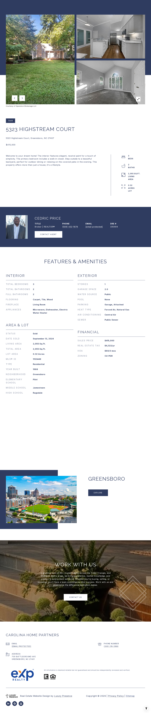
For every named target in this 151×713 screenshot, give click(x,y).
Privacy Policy (116, 696)
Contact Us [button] (75, 597)
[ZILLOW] (21, 703)
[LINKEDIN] (8, 703)
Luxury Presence (63, 696)
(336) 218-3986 (111, 646)
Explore (98, 493)
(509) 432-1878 (70, 227)
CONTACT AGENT (48, 234)
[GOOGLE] (14, 703)
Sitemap (130, 696)
